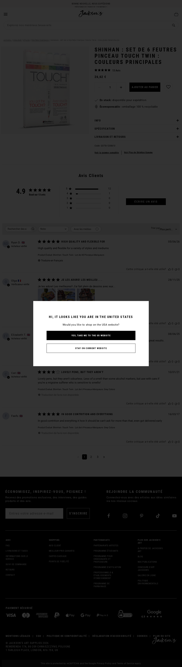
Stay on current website (91, 348)
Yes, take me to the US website (91, 335)
